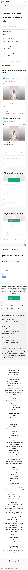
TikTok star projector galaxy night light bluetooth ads (11, 336)
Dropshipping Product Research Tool (14, 442)
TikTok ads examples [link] (9, 5)
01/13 (14, 496)
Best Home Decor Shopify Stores (14, 463)
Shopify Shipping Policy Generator (14, 403)
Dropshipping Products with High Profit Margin (14, 447)
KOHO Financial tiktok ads (3, 306)
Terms (13, 564)
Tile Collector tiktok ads (14, 306)
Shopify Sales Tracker (14, 370)
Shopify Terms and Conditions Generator (14, 397)
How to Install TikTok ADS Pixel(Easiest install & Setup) (14, 530)
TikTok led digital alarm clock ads (10, 342)
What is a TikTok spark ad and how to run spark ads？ (14, 524)
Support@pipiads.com (14, 537)
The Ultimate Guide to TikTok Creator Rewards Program (14, 513)
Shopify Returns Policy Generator (14, 400)
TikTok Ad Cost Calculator (14, 386)
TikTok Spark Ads (14, 420)
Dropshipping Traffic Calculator (14, 381)
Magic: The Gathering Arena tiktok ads (8, 308)
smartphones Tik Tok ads (8, 333)
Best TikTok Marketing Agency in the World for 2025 (14, 520)
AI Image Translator (14, 435)
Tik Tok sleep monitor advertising (10, 331)
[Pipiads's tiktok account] (16, 561)
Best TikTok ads (14, 476)
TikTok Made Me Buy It (14, 450)
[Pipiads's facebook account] (9, 561)
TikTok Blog (14, 472)
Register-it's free (14, 180)
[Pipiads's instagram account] (19, 561)
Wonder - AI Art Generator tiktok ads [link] (9, 8)
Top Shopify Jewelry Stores (14, 457)
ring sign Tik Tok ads (7, 326)
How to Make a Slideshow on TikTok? (14, 527)
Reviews (14, 433)
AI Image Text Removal (14, 437)
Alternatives (14, 431)
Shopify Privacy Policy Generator (14, 392)
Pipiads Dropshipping (14, 444)
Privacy (8, 564)
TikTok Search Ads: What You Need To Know (14, 505)
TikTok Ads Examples (14, 469)
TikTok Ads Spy (14, 418)
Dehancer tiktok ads (19, 306)
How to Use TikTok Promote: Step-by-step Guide (14, 516)
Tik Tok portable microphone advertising (12, 324)
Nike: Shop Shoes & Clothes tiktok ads (8, 306)
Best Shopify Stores (14, 452)
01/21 (9, 496)
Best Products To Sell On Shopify (14, 461)
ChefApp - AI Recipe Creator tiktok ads (14, 308)
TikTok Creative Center (14, 426)
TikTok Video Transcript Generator (14, 429)
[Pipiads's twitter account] (12, 561)
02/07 (9, 494)
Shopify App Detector (14, 379)
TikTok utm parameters (14, 372)
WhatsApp (14, 539)
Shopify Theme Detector (14, 377)
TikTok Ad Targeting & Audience (14, 375)
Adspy (14, 415)
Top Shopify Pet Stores (14, 455)
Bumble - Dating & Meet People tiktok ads (24, 306)
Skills (14, 422)
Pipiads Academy (14, 480)
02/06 (14, 494)
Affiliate (14, 409)
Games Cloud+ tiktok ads (3, 308)
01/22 (19, 494)
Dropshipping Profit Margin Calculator (14, 390)
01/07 (19, 498)
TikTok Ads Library (14, 424)
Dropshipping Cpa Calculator (14, 383)
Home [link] (2, 5)
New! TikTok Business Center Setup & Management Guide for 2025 (14, 509)
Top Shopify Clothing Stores (14, 459)
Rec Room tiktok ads (19, 308)
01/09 (9, 498)
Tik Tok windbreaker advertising (10, 321)
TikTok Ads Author (14, 478)
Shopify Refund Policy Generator (14, 394)
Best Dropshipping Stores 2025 (14, 440)
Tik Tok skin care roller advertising (10, 329)
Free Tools (14, 405)
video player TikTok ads (8, 319)
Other (22, 489)
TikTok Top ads (14, 474)
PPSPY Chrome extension (14, 407)
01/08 (14, 498)
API (14, 541)
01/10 (19, 496)
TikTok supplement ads (8, 340)
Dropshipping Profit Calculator (14, 388)
